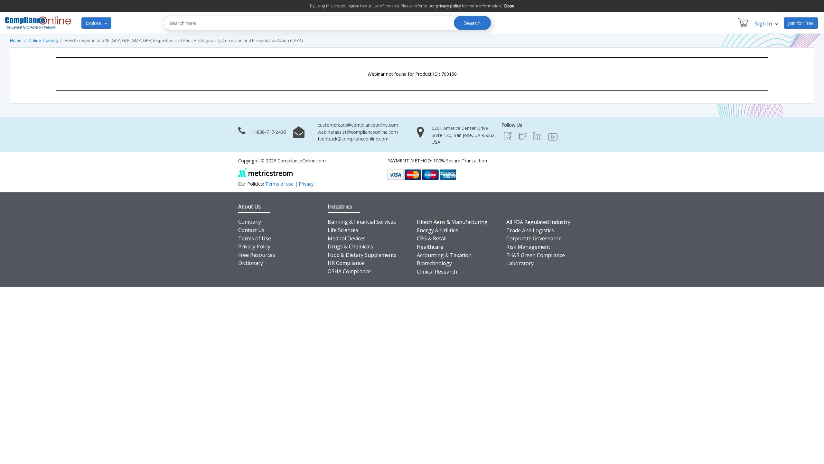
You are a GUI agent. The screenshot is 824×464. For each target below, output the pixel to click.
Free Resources (256, 254)
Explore (94, 23)
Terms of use (279, 184)
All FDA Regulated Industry (538, 222)
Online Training (43, 40)
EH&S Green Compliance (535, 255)
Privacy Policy (254, 246)
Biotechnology (434, 263)
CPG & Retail (431, 238)
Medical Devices (347, 238)
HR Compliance (346, 262)
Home (16, 40)
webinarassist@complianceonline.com (358, 132)
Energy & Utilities (437, 230)
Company (249, 221)
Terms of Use (254, 238)
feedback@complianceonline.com (353, 139)
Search (472, 22)
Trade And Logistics (530, 230)
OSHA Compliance (349, 271)
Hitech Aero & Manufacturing (452, 222)
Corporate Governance (534, 238)
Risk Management (528, 246)
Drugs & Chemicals (350, 246)
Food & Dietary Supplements (362, 254)
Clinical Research (437, 271)
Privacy (306, 184)
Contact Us (251, 230)
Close (509, 6)
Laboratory (520, 263)
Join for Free (801, 23)
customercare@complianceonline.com (358, 125)
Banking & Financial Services (362, 221)
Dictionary (250, 262)
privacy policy (448, 6)
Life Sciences (343, 230)
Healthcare (430, 246)
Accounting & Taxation (444, 255)
